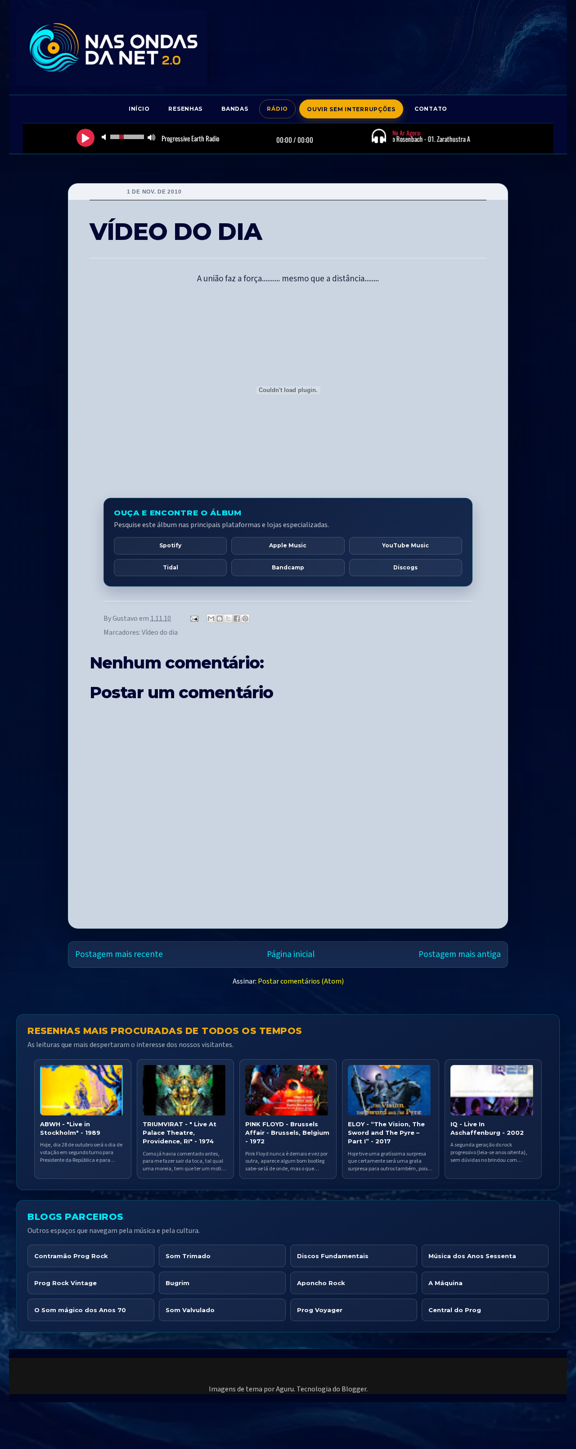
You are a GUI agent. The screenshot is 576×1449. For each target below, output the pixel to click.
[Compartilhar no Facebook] (236, 618)
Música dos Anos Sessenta (472, 1255)
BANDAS (234, 108)
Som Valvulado (190, 1310)
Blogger (354, 1389)
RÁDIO (277, 108)
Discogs (405, 567)
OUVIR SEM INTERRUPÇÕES (351, 109)
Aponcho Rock (321, 1282)
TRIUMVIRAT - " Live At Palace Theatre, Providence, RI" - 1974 (179, 1132)
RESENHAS (185, 108)
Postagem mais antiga (459, 954)
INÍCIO (139, 108)
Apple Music (287, 545)
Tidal (170, 567)
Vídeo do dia (160, 632)
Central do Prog (454, 1310)
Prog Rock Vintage (65, 1282)
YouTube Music (405, 545)
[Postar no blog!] (219, 618)
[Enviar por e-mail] (211, 618)
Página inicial (291, 954)
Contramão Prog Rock (71, 1255)
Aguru (285, 1389)
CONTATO (430, 108)
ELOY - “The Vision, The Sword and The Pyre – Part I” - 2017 (386, 1132)
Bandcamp (288, 567)
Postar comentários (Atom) (301, 981)
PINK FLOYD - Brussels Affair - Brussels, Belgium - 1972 (287, 1132)
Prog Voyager (319, 1310)
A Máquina (445, 1282)
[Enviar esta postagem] (193, 618)
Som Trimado (188, 1255)
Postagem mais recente (119, 954)
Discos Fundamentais (333, 1255)
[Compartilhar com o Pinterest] (245, 618)
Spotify (170, 545)
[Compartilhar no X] (228, 618)
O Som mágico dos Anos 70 (80, 1310)
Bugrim (177, 1282)
